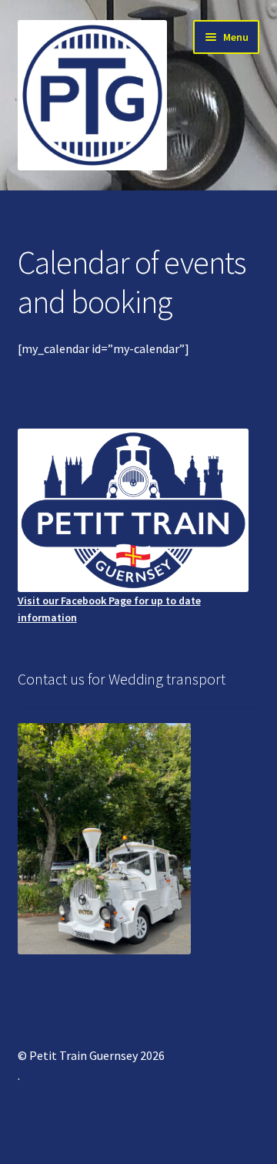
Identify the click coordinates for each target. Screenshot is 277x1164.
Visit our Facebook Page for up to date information (109, 609)
